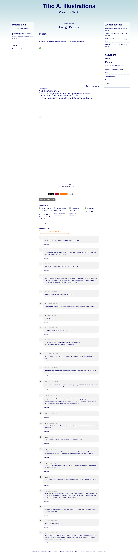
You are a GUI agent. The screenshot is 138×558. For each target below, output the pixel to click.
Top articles (55, 551)
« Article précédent (44, 224)
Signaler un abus (69, 551)
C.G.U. (77, 551)
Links (106, 73)
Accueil (69, 224)
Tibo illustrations (71, 186)
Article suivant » (94, 224)
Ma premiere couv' (110, 76)
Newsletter (108, 80)
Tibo (40, 551)
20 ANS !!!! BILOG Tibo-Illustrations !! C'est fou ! (115, 33)
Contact (107, 83)
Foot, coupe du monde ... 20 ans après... (115, 28)
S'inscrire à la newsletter (47, 199)
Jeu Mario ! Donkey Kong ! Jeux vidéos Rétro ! (115, 69)
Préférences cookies (101, 551)
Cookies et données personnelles (88, 551)
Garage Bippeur (69, 27)
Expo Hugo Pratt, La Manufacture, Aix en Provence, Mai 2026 (115, 44)
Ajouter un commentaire (54, 231)
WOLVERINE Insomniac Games (114, 39)
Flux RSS (107, 58)
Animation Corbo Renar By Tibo (114, 65)
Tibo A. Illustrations (69, 6)
